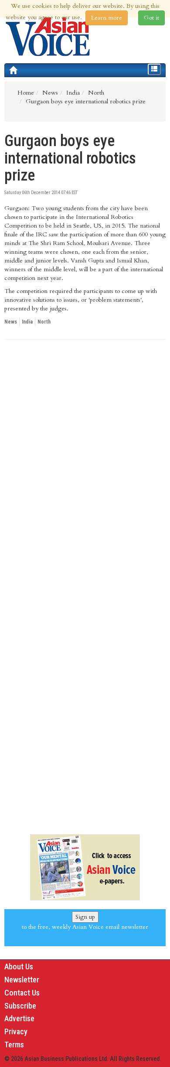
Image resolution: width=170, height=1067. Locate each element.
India (27, 322)
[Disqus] (85, 466)
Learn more (106, 18)
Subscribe (20, 1005)
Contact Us (22, 992)
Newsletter (21, 979)
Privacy (15, 1031)
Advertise (19, 1018)
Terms (14, 1044)
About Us (18, 966)
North (44, 322)
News (10, 322)
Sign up (85, 917)
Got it (151, 18)
